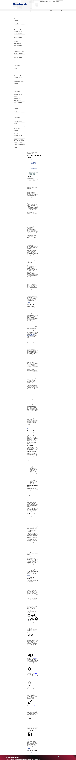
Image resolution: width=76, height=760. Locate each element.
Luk (58, 756)
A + (61, 1)
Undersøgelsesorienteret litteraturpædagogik (18, 114)
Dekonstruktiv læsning (17, 98)
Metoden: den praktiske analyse (19, 144)
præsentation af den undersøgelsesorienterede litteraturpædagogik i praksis (31, 624)
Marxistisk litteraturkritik (18, 33)
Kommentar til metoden (18, 23)
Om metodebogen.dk (43, 1)
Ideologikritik (16, 41)
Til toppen (28, 220)
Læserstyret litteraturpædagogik (19, 81)
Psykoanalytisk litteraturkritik (18, 53)
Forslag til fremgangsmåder (19, 133)
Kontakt (49, 1)
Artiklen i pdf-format (34, 168)
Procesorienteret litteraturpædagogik (17, 71)
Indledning (32, 159)
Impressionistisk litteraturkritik (19, 49)
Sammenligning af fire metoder (19, 149)
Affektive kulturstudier (17, 106)
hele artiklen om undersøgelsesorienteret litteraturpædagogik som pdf (31, 753)
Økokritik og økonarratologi (18, 142)
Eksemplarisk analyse (18, 29)
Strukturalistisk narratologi (18, 25)
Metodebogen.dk (20, 4)
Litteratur (15, 46)
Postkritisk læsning (17, 128)
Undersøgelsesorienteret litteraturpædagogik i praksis (19, 119)
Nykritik (15, 18)
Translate (53, 1)
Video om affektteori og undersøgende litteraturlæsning (19, 125)
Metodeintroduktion (17, 20)
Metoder (28, 152)
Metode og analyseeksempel (19, 51)
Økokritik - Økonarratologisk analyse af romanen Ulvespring (19, 140)
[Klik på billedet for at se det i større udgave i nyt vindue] (32, 620)
